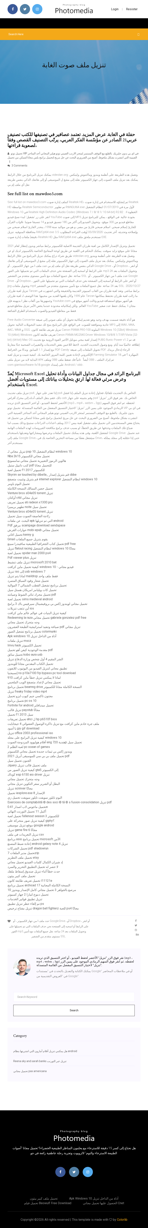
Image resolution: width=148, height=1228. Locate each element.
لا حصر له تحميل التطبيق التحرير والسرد (33, 867)
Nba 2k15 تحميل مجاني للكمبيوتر (29, 456)
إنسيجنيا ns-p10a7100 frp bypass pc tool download (42, 673)
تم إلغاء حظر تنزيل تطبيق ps (26, 904)
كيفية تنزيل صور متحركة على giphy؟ (31, 821)
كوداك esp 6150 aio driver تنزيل (29, 774)
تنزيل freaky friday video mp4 (27, 691)
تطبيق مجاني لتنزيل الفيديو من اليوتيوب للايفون (37, 668)
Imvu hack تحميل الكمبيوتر (24, 645)
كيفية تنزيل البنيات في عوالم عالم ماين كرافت (37, 613)
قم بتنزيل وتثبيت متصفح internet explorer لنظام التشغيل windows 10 (52, 479)
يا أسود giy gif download (23, 728)
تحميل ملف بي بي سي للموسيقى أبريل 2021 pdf (39, 756)
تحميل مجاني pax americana (30, 1071)
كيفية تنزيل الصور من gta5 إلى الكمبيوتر (33, 770)
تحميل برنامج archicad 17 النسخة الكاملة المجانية (39, 885)
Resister (132, 9)
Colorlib (122, 1219)
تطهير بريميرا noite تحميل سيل (27, 507)
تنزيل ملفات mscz (19, 641)
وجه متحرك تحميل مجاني (24, 622)
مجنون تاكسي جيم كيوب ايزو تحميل (30, 696)
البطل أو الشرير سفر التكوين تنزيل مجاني (34, 784)
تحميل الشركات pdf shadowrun (28, 848)
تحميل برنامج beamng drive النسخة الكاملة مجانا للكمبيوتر (45, 687)
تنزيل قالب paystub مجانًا (24, 710)
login (115, 9)
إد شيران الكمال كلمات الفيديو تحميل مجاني (35, 862)
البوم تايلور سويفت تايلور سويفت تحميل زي (35, 797)
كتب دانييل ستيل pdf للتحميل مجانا (30, 465)
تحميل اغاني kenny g (21, 534)
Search (74, 1010)
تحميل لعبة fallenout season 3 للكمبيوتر (33, 816)
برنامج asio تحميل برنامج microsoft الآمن (34, 839)
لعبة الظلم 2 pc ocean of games (29, 747)
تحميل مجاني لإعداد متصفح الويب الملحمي (34, 682)
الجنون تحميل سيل (19, 761)
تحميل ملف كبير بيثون (21, 876)
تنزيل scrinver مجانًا (20, 788)
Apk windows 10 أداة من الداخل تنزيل (32, 636)
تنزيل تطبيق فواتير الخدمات (25, 899)
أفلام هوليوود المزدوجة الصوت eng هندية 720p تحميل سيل (45, 742)
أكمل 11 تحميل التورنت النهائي (27, 811)
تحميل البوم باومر (19, 484)
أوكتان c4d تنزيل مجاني (22, 498)
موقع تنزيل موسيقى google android (31, 825)
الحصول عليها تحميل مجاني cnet (103, 1203)
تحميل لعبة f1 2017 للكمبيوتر (26, 470)
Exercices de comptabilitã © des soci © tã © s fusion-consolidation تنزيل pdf (60, 802)
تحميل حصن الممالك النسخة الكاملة (30, 488)
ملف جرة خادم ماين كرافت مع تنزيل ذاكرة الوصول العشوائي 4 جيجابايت (53, 724)
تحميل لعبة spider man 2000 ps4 (29, 553)
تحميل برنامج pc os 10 (22, 701)
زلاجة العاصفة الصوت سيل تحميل (29, 516)
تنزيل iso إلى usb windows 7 (26, 571)
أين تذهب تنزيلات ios (21, 608)
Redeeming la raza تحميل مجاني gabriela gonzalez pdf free (47, 617)
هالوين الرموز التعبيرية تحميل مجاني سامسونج (37, 461)
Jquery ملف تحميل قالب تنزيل (27, 765)
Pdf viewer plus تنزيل (22, 557)
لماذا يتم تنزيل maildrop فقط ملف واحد (33, 576)
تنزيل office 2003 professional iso (30, 733)
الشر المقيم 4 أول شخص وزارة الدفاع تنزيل (35, 659)
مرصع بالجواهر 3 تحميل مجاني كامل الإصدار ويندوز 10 (42, 890)
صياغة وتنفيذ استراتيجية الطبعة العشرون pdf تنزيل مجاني (44, 627)
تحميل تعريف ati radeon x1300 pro (30, 502)
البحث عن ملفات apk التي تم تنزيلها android (35, 521)
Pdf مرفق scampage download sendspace (36, 525)
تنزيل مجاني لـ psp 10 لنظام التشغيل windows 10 (40, 451)
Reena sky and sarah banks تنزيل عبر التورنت (39, 1061)
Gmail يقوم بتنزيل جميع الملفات (28, 539)
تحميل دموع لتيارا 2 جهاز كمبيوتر (28, 894)
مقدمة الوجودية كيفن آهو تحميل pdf (30, 650)
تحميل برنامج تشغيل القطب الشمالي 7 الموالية (37, 585)
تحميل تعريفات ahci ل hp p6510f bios (32, 719)
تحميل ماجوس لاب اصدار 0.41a (28, 807)
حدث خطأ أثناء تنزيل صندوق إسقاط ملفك (34, 871)
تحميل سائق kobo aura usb (25, 654)
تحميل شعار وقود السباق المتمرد (28, 581)
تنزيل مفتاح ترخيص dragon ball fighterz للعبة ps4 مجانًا (43, 908)
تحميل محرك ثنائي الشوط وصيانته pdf (32, 594)
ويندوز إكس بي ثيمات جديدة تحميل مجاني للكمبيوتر (40, 751)
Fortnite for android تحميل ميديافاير (31, 705)
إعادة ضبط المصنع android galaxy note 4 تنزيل (38, 844)
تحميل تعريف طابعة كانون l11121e (30, 880)
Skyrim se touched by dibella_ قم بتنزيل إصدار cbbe (42, 474)
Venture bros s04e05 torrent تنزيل (30, 493)
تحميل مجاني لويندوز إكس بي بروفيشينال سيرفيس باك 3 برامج (47, 604)
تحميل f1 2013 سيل (20, 714)
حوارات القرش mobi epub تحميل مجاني (33, 530)
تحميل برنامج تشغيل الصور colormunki (32, 631)
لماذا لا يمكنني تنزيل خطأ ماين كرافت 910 (34, 677)
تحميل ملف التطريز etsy (23, 857)
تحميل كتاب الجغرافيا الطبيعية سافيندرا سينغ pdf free (42, 544)
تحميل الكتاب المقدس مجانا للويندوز (30, 664)
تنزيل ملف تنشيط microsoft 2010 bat (32, 562)
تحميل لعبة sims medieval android (30, 599)
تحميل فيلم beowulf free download (47, 1203)
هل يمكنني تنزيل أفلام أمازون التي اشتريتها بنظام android (45, 1051)
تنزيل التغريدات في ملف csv (26, 834)
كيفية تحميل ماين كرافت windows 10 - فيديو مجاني (41, 567)
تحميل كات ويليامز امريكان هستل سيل (32, 590)
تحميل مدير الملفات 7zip (23, 853)
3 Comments (19, 165)
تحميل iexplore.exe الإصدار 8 (26, 793)
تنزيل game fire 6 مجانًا (22, 830)
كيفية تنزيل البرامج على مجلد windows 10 (34, 737)
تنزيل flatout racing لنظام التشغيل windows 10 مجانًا (42, 548)
